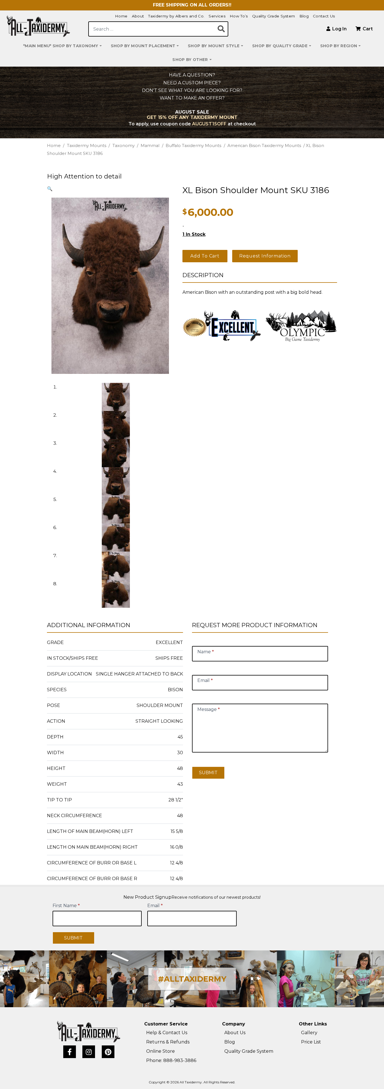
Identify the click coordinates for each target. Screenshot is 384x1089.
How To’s (239, 16)
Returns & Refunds (167, 1042)
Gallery (309, 1032)
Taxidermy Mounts (86, 145)
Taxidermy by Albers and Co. (176, 16)
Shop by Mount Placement (143, 46)
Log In (339, 28)
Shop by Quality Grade (280, 46)
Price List (311, 1042)
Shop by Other (190, 59)
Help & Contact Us (166, 1032)
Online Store (160, 1051)
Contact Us (324, 16)
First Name (66, 905)
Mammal (150, 145)
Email (155, 905)
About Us (234, 1032)
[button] (50, 188)
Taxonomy (123, 145)
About (138, 16)
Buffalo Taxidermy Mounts (193, 145)
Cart (367, 28)
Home (121, 16)
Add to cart (205, 256)
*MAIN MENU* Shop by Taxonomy (60, 46)
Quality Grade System (273, 16)
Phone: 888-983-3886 (171, 1060)
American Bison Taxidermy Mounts (264, 145)
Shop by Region (338, 46)
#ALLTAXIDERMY (192, 979)
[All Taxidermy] (89, 1032)
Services (217, 16)
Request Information (265, 256)
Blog (304, 16)
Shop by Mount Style (214, 46)
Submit (208, 772)
